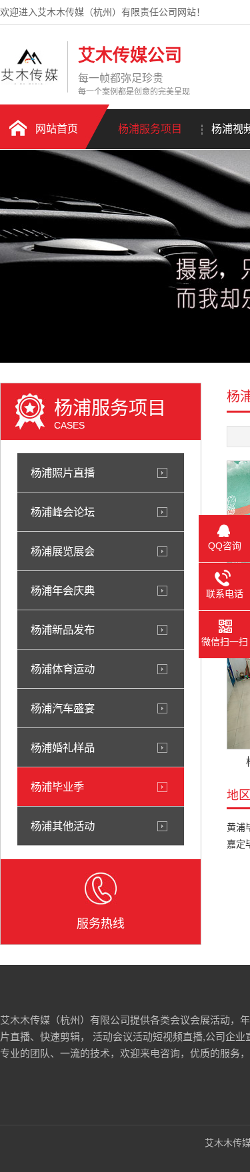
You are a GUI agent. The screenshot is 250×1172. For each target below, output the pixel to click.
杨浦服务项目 (150, 128)
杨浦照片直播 (63, 473)
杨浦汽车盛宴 (63, 708)
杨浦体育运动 (63, 669)
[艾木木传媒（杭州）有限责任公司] (30, 82)
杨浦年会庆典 (63, 590)
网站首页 (56, 128)
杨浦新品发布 (63, 630)
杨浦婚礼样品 (63, 747)
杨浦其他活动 (63, 826)
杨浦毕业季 (57, 787)
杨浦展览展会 (63, 551)
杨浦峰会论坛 (63, 512)
